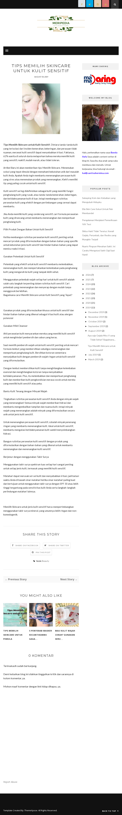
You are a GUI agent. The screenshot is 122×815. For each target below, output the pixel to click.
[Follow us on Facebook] (81, 4)
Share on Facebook (26, 545)
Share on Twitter (58, 545)
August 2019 (94, 330)
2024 (88, 284)
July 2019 (93, 354)
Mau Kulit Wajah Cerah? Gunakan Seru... (65, 634)
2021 (88, 298)
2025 (88, 279)
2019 (88, 307)
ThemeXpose (30, 810)
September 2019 (96, 326)
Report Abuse (10, 781)
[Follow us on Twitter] (90, 4)
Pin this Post (43, 552)
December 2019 (96, 312)
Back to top (109, 811)
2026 (88, 274)
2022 (88, 293)
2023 (88, 289)
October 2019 (95, 321)
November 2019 (96, 317)
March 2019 (94, 359)
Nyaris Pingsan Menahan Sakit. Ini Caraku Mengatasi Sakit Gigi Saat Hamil (98, 250)
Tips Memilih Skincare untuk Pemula (13, 634)
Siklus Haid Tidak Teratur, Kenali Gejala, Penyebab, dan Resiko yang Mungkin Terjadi (99, 235)
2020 (88, 302)
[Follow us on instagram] (98, 4)
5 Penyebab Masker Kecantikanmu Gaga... (40, 634)
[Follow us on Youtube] (106, 4)
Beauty (45, 561)
